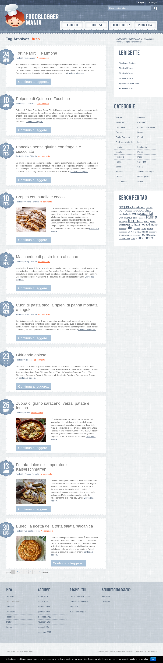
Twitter (8, 622)
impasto (127, 224)
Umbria (119, 177)
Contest (119, 132)
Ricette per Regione (127, 63)
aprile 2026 (43, 596)
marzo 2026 (43, 602)
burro (123, 210)
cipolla (128, 214)
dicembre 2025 (44, 617)
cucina (123, 217)
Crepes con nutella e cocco (40, 197)
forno (133, 220)
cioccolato (144, 210)
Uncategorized (143, 177)
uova (122, 238)
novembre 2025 (45, 622)
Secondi (119, 167)
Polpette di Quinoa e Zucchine (43, 98)
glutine (153, 221)
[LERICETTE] (72, 25)
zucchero (144, 237)
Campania (120, 127)
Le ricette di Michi (32, 531)
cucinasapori (30, 58)
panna (149, 228)
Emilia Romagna (123, 137)
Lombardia (142, 147)
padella (137, 229)
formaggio (123, 221)
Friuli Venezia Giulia (124, 142)
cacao (129, 211)
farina (151, 217)
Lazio (139, 142)
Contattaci (10, 612)
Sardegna (141, 162)
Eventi (140, 137)
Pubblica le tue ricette (79, 602)
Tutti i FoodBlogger (78, 612)
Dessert (140, 132)
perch (131, 231)
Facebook (141, 218)
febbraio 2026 (44, 607)
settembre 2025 (44, 632)
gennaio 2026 (44, 612)
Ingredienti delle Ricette (129, 83)
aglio (132, 207)
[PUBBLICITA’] (145, 25)
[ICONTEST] (96, 25)
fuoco (140, 221)
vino (133, 238)
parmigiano (123, 232)
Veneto (140, 182)
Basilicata (120, 122)
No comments (43, 58)
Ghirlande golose (31, 355)
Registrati (142, 2)
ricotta (152, 235)
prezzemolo (135, 235)
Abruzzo (119, 117)
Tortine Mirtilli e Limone (36, 53)
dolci (135, 218)
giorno (146, 221)
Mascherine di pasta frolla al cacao (47, 256)
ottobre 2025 (43, 627)
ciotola (122, 214)
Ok (153, 659)
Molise (140, 152)
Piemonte (120, 157)
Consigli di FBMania (146, 127)
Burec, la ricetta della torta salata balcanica (54, 526)
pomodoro (153, 232)
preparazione (125, 235)
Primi (139, 157)
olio (129, 227)
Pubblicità (10, 607)
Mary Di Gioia (31, 156)
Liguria (119, 147)
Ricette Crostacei (126, 78)
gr (120, 224)
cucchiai (146, 214)
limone (153, 224)
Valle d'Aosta (121, 182)
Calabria (141, 122)
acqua (124, 207)
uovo (128, 239)
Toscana (119, 172)
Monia (27, 413)
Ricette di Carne (126, 73)
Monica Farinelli (32, 202)
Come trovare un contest (80, 596)
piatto (138, 231)
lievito (145, 224)
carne (134, 211)
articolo (140, 207)
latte (137, 224)
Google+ (9, 627)
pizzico (145, 232)
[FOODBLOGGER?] (121, 25)
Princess (28, 360)
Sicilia (140, 167)
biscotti (149, 207)
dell (130, 217)
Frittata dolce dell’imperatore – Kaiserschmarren (43, 466)
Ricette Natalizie (126, 88)
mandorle (122, 229)
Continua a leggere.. (76, 73)
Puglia (118, 162)
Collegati (153, 2)
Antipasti (141, 117)
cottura (135, 213)
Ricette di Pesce (126, 68)
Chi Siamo (10, 596)
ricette (145, 234)
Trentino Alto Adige (145, 172)
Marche (119, 152)
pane (143, 228)
